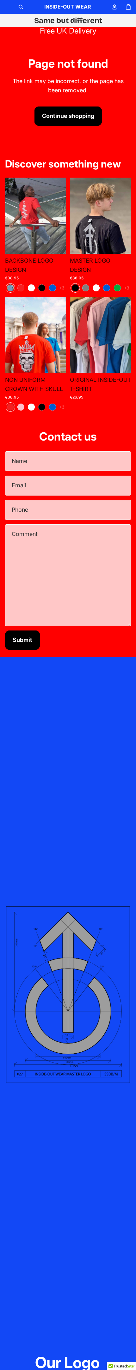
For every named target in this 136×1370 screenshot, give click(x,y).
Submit (22, 639)
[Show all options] (61, 288)
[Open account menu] (114, 7)
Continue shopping (68, 116)
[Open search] (21, 7)
